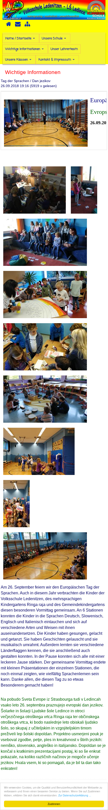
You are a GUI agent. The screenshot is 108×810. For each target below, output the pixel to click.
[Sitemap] (27, 25)
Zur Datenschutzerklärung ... (74, 795)
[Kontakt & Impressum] (17, 25)
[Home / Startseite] (8, 25)
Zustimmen (54, 804)
